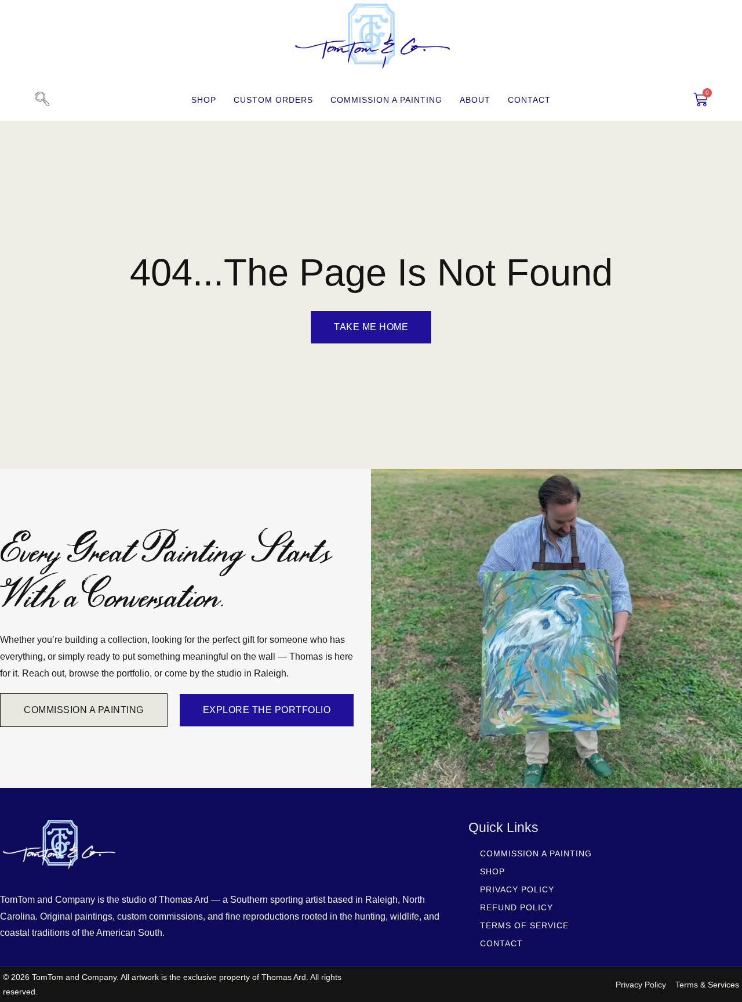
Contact (529, 99)
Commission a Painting (386, 99)
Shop (203, 99)
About (475, 99)
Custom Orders (273, 99)
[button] (41, 99)
